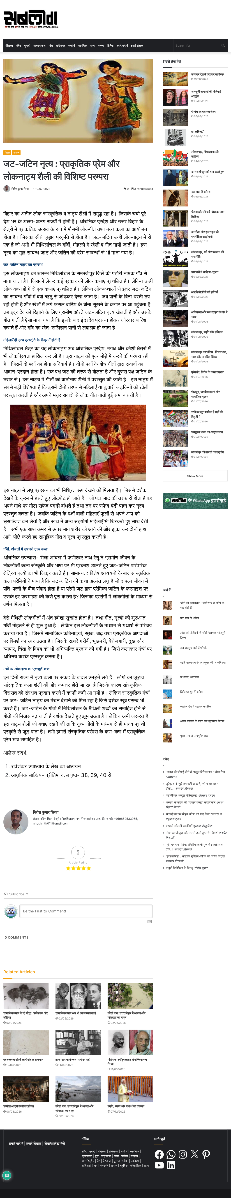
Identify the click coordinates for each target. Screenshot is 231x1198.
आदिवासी (87, 1165)
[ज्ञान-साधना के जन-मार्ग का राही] (78, 1042)
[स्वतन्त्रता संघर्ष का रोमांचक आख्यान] (26, 1042)
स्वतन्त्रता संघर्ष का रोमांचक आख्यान (23, 1059)
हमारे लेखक (137, 45)
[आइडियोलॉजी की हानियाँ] (175, 298)
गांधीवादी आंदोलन (189, 677)
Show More (195, 476)
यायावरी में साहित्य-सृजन (205, 272)
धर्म (96, 1165)
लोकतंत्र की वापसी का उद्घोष (207, 452)
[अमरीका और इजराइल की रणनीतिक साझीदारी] (175, 238)
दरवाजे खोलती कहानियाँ (179, 826)
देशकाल (107, 1161)
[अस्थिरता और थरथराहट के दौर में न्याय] (175, 318)
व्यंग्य (117, 1156)
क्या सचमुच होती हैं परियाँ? (194, 648)
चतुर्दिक (124, 1165)
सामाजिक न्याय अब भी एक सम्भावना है (75, 1013)
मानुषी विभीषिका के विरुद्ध (179, 868)
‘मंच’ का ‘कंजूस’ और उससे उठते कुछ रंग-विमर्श (191, 833)
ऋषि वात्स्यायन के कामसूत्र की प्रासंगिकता (203, 662)
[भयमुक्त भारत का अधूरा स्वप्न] (175, 438)
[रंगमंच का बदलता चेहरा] (175, 117)
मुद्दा (97, 1156)
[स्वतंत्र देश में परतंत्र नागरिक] (175, 79)
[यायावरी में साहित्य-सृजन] (175, 278)
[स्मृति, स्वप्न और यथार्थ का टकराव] (130, 1089)
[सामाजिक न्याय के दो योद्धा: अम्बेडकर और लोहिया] (26, 996)
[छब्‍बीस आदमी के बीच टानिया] (26, 1089)
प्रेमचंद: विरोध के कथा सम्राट (207, 372)
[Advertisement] (195, 548)
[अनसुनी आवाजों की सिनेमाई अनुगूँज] (175, 97)
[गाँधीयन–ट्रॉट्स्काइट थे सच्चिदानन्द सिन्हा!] (130, 1042)
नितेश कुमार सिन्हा (20, 188)
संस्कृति (104, 1165)
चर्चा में (71, 45)
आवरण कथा (39, 45)
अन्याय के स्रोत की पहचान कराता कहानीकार (190, 802)
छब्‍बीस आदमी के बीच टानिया (18, 1106)
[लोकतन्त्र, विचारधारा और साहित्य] (175, 157)
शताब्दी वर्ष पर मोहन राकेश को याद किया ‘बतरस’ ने (194, 814)
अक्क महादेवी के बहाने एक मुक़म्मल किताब (202, 721)
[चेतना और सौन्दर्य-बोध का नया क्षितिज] (175, 218)
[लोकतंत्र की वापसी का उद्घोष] (175, 458)
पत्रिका (9, 45)
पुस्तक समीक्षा (121, 1161)
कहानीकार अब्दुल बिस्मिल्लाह (181, 795)
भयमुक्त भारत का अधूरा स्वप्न (207, 432)
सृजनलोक (87, 1156)
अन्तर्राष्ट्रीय (88, 1161)
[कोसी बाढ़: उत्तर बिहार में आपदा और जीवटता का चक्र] (130, 996)
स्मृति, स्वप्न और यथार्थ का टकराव (126, 1106)
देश (51, 45)
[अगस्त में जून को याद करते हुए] (175, 178)
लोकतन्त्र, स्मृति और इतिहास (207, 332)
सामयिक (82, 45)
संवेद (18, 45)
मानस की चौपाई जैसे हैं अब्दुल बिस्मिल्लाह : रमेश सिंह (197, 772)
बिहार (7, 152)
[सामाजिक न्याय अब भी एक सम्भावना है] (78, 996)
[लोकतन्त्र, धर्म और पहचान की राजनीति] (175, 258)
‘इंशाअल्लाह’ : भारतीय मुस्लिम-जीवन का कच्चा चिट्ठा (195, 856)
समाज (16, 152)
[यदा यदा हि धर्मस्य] (175, 198)
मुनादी (27, 45)
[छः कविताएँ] (175, 137)
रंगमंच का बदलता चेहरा (203, 111)
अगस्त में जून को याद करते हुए (207, 172)
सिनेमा (110, 45)
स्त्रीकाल (106, 1156)
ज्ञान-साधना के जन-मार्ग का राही (72, 1059)
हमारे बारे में (122, 45)
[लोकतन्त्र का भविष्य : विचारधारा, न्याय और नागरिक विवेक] (175, 358)
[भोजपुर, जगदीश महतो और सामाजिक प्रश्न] (175, 398)
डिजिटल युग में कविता (191, 692)
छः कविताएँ (197, 131)
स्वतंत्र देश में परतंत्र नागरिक (207, 74)
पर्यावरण (135, 1161)
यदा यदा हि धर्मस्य (200, 192)
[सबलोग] (31, 19)
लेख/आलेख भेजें (54, 1143)
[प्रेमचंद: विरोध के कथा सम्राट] (175, 378)
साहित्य (135, 1156)
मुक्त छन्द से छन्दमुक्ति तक (194, 736)
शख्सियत (60, 45)
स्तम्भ (101, 45)
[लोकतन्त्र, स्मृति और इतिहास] (175, 338)
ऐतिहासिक (136, 1165)
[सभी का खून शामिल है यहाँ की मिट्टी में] (175, 418)
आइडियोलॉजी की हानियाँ (204, 292)
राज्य (92, 45)
